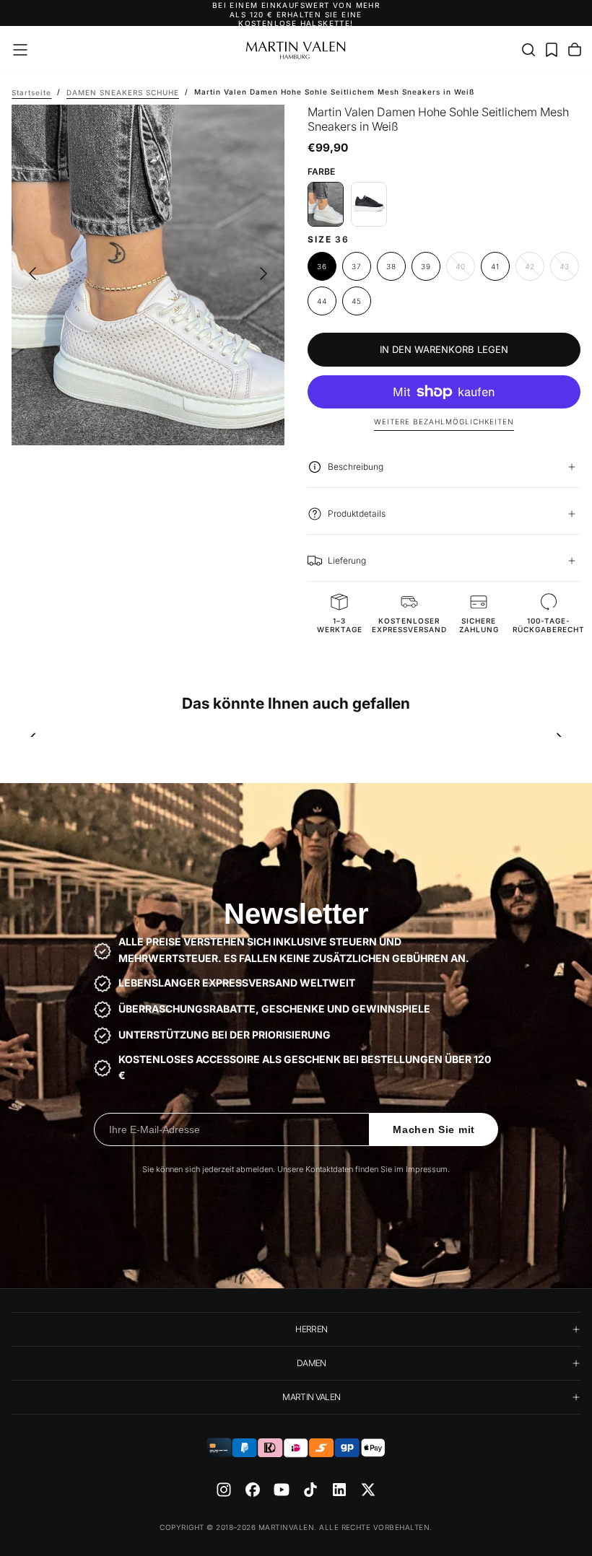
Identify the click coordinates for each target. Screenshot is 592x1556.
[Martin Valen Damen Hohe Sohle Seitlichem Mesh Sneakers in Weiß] (326, 204)
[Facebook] (252, 1489)
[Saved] (551, 49)
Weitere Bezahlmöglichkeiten (444, 421)
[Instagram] (223, 1489)
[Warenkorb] (574, 49)
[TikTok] (310, 1489)
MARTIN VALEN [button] (311, 1396)
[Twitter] (368, 1489)
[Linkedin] (339, 1489)
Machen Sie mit (434, 1129)
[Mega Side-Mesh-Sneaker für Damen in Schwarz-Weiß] (369, 204)
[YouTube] (281, 1489)
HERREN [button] (311, 1329)
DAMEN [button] (311, 1363)
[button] (20, 49)
